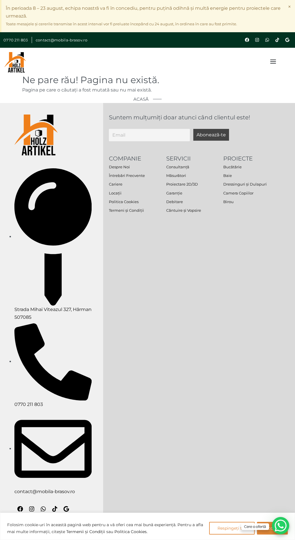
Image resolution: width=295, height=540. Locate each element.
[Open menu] (273, 61)
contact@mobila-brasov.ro (61, 40)
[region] (147, 526)
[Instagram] (257, 40)
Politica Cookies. (131, 531)
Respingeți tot (232, 528)
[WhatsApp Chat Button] (280, 525)
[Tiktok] (277, 40)
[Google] (287, 40)
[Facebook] (247, 40)
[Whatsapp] (267, 40)
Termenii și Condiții (85, 531)
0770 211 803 (15, 40)
